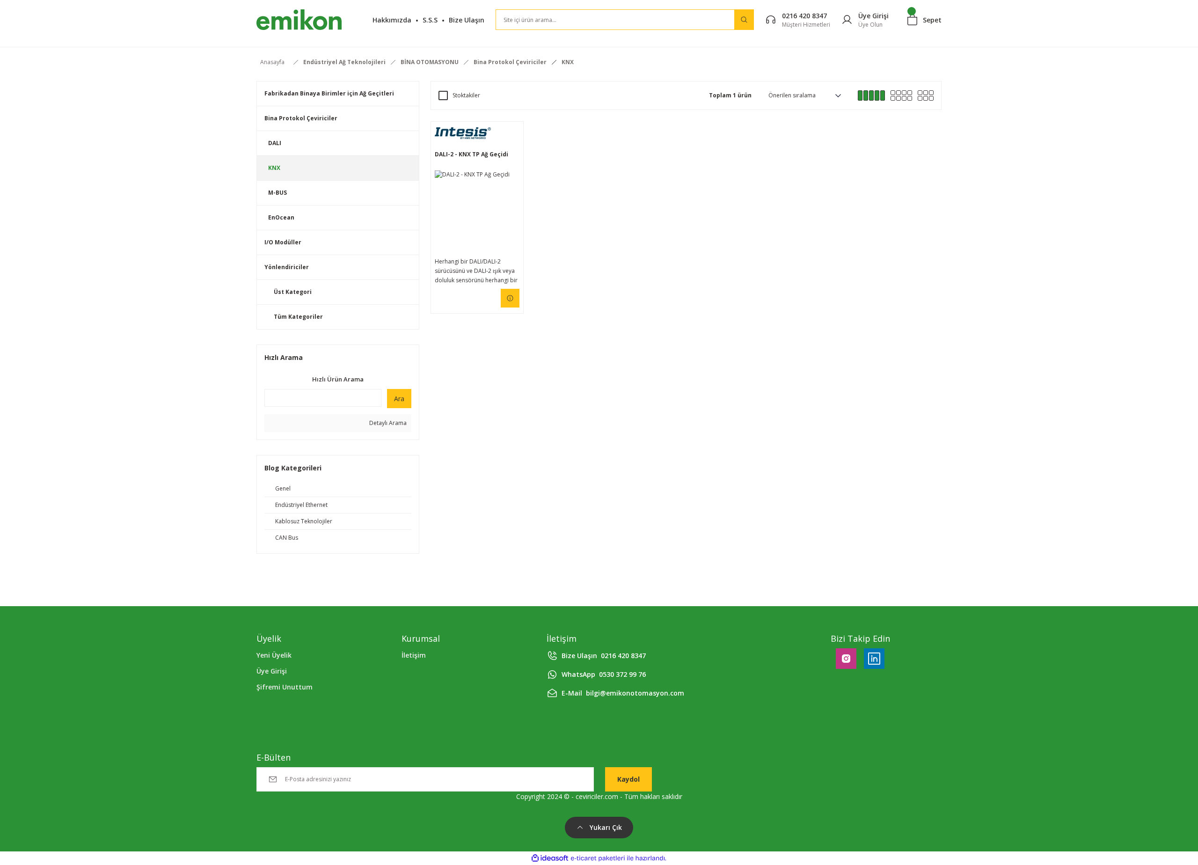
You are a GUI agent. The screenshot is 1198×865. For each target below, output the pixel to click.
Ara (399, 398)
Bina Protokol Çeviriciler (300, 118)
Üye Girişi (271, 671)
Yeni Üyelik (274, 655)
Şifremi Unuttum (284, 686)
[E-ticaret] (597, 858)
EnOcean (281, 217)
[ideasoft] (550, 858)
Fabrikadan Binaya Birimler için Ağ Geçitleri (329, 93)
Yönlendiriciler (286, 267)
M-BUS (277, 193)
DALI (274, 143)
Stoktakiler (466, 95)
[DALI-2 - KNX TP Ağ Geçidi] (477, 212)
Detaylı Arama (387, 423)
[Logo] (299, 19)
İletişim (414, 655)
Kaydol (628, 779)
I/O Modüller (282, 242)
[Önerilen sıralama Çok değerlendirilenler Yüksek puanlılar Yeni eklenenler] (805, 95)
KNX (568, 62)
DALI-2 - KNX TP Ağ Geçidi (471, 154)
